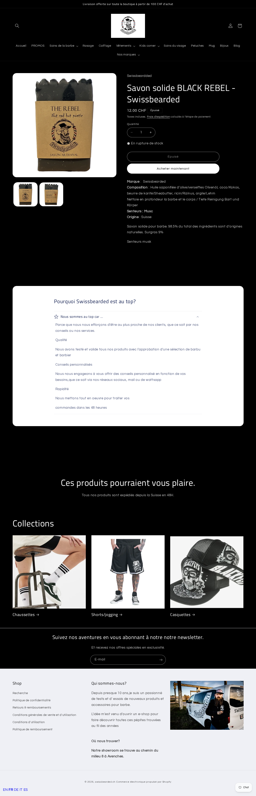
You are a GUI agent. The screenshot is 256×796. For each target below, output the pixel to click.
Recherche (20, 693)
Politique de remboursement (33, 729)
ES (26, 790)
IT (21, 790)
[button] (17, 25)
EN (5, 790)
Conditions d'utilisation (29, 722)
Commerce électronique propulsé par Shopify (143, 782)
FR (11, 790)
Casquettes (180, 614)
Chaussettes (24, 614)
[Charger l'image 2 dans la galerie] (51, 194)
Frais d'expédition (158, 116)
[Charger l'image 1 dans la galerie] (25, 194)
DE (16, 790)
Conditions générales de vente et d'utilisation (44, 715)
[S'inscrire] (161, 660)
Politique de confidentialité (32, 700)
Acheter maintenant (173, 168)
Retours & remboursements (32, 707)
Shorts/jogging (104, 614)
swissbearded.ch (105, 782)
